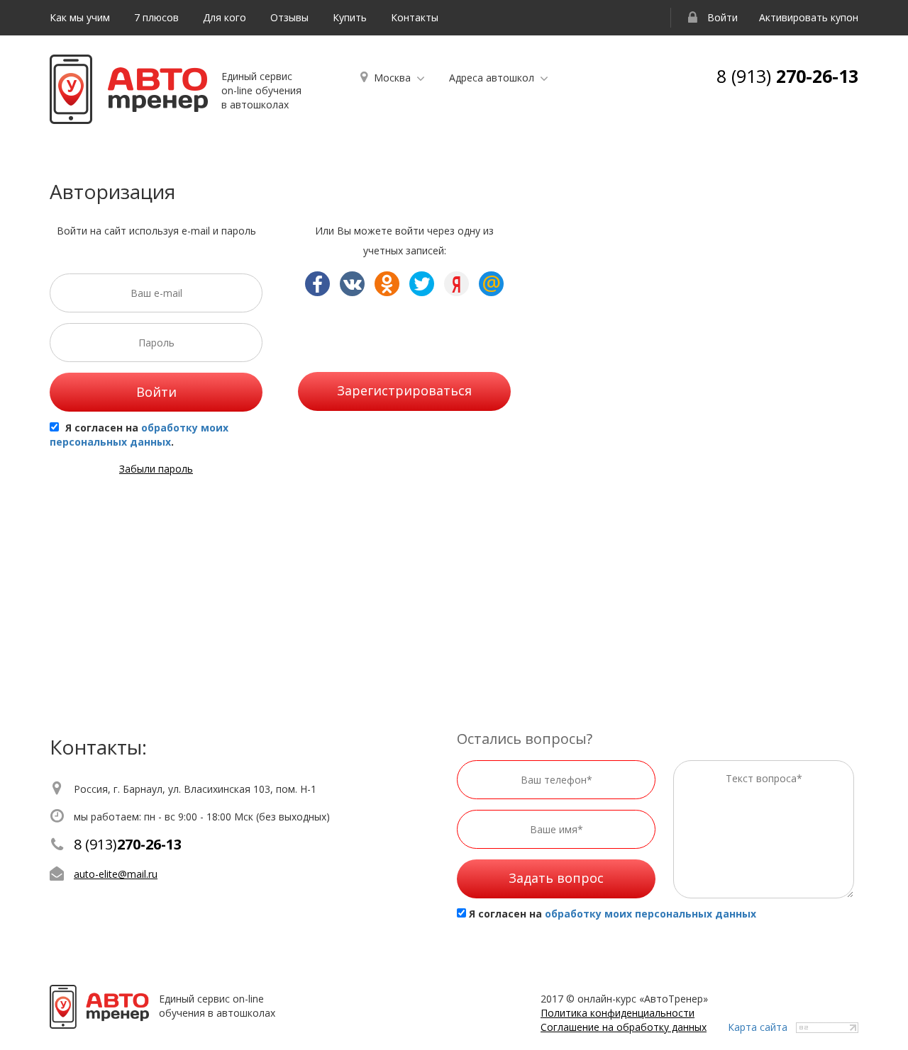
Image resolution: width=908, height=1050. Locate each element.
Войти (721, 17)
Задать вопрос (556, 877)
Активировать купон (808, 17)
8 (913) (787, 76)
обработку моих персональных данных (139, 434)
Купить (350, 17)
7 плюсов (156, 17)
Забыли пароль (156, 468)
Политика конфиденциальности (617, 1013)
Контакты (414, 17)
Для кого (224, 17)
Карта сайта (757, 1027)
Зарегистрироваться (404, 390)
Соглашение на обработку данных (624, 1027)
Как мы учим (80, 17)
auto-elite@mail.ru (115, 874)
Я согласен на (612, 913)
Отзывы (289, 17)
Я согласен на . (139, 434)
